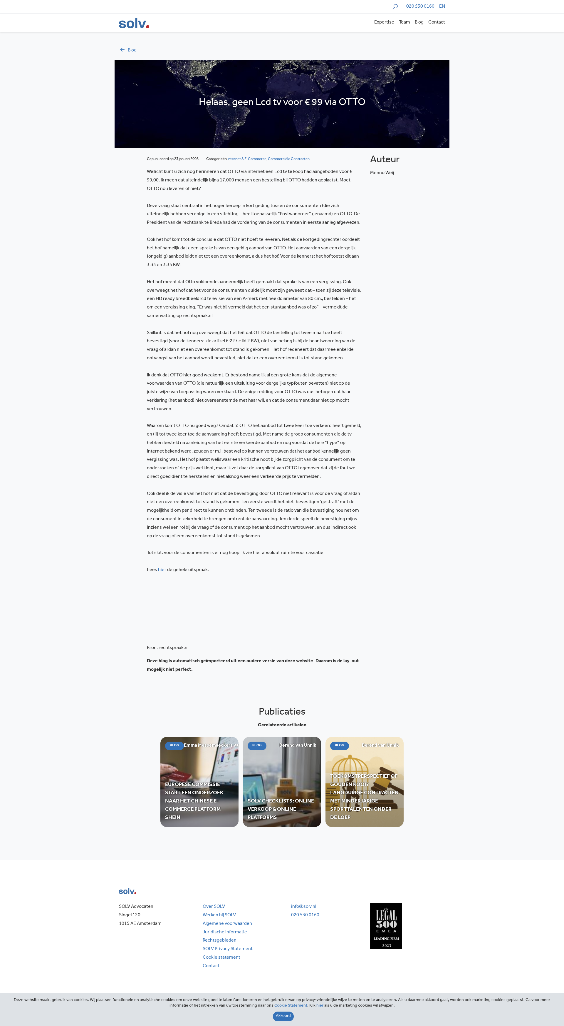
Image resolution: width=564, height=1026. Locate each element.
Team (404, 22)
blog (132, 50)
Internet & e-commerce (246, 159)
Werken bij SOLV (219, 915)
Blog (419, 22)
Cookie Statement (290, 1006)
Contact (436, 22)
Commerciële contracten (289, 159)
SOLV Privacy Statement (228, 949)
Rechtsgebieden (219, 940)
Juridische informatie (225, 932)
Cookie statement (221, 957)
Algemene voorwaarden (227, 924)
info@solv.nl (303, 907)
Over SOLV (214, 907)
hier (162, 570)
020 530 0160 (420, 6)
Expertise (384, 22)
